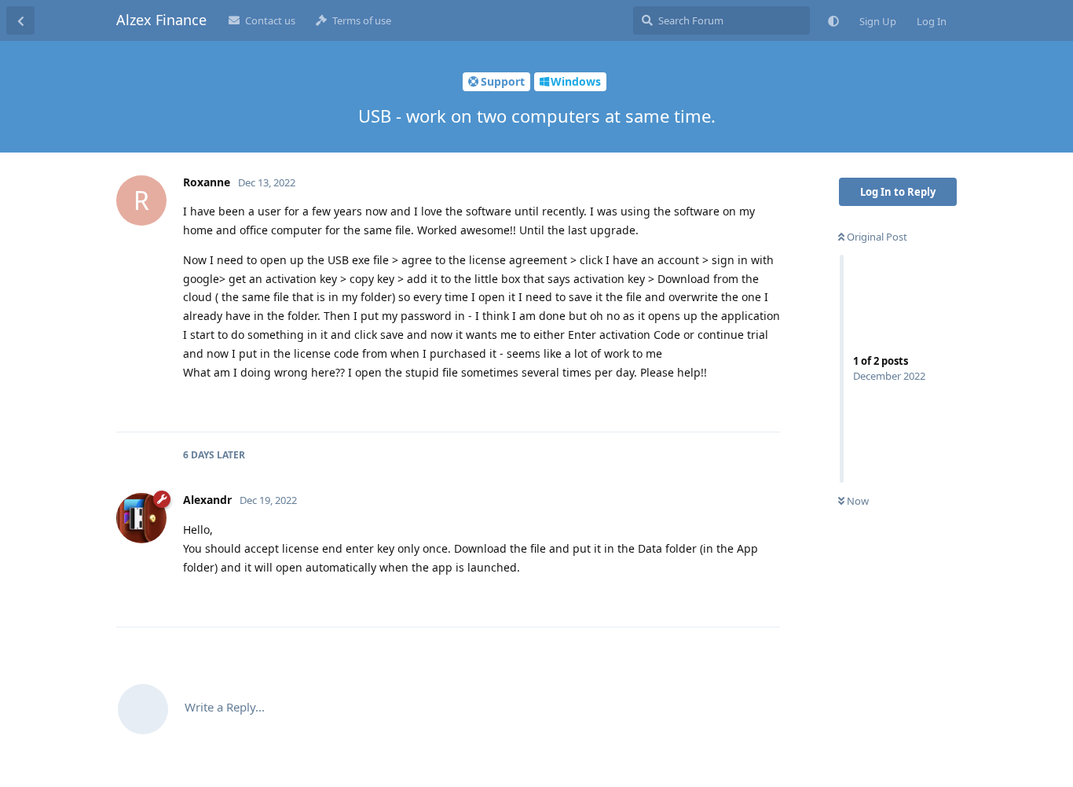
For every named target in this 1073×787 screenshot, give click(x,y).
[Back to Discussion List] (20, 20)
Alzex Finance (161, 19)
